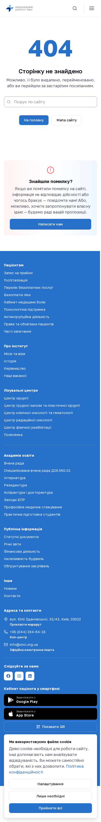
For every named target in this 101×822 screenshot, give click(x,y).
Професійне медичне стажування (33, 507)
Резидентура (15, 485)
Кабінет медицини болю (25, 302)
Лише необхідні (51, 796)
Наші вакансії (15, 376)
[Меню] (91, 8)
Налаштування (50, 784)
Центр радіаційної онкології (28, 420)
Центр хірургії (16, 398)
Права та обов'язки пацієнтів (29, 324)
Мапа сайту (67, 120)
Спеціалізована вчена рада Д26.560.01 (37, 470)
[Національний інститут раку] (23, 8)
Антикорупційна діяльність (26, 317)
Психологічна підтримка (24, 309)
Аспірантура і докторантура (28, 492)
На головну (34, 120)
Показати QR (53, 727)
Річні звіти (12, 544)
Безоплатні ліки (17, 295)
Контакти (12, 596)
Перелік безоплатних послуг (28, 287)
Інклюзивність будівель (24, 559)
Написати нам (50, 224)
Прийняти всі (50, 808)
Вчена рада (14, 463)
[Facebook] (8, 676)
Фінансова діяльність (22, 551)
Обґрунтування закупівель (26, 566)
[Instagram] (19, 676)
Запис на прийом (18, 273)
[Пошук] (74, 8)
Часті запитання (17, 331)
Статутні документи (21, 537)
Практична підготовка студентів (32, 514)
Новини (10, 588)
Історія (10, 361)
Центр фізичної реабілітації (27, 427)
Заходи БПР (14, 500)
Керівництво (15, 368)
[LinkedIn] (29, 676)
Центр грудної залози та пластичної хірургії (42, 405)
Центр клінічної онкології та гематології (38, 413)
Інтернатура (14, 478)
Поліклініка (13, 435)
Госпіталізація (15, 280)
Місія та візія (14, 354)
